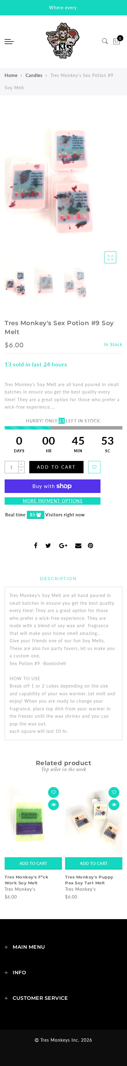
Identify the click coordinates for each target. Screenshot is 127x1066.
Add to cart (33, 863)
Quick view (53, 804)
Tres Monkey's (20, 889)
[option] (63, 186)
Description (58, 578)
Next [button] (103, 189)
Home (11, 75)
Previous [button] (15, 189)
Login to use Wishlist (94, 467)
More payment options (53, 500)
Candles (34, 75)
